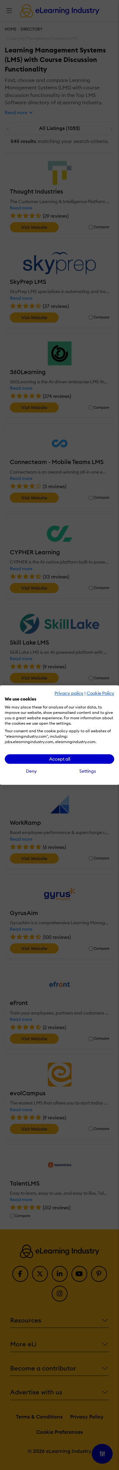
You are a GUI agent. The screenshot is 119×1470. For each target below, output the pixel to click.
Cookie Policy (100, 693)
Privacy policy (69, 693)
